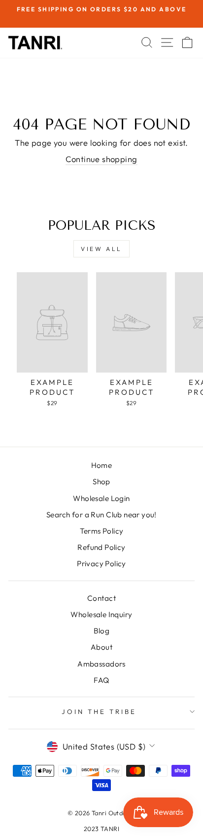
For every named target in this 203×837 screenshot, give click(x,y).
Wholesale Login (101, 498)
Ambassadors (101, 664)
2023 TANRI (101, 829)
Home (101, 465)
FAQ (101, 680)
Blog (102, 630)
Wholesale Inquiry (101, 614)
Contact (101, 598)
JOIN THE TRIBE (99, 711)
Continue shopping (101, 159)
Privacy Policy (101, 563)
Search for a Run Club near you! (101, 514)
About (101, 647)
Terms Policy (102, 531)
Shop (101, 481)
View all (101, 248)
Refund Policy (101, 547)
